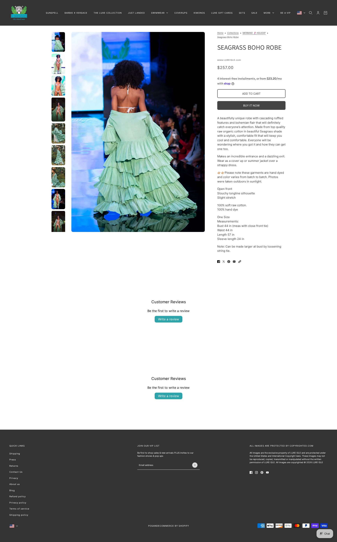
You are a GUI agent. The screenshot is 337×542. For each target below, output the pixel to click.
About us (14, 484)
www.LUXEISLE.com (229, 60)
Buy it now (251, 105)
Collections (233, 33)
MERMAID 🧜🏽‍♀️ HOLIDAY (254, 33)
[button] (240, 261)
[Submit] (194, 465)
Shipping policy (18, 515)
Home (220, 33)
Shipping (14, 453)
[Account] (318, 13)
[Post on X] (223, 261)
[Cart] (325, 13)
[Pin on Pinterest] (229, 261)
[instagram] (256, 472)
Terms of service (19, 508)
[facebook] (251, 472)
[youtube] (267, 472)
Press (12, 459)
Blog (12, 490)
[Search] (311, 13)
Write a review (168, 319)
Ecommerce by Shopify (173, 525)
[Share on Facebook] (219, 261)
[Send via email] (234, 261)
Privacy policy (17, 502)
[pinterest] (262, 472)
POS (150, 525)
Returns (13, 465)
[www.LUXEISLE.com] (19, 13)
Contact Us (16, 472)
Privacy (13, 478)
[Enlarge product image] (138, 132)
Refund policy (17, 496)
